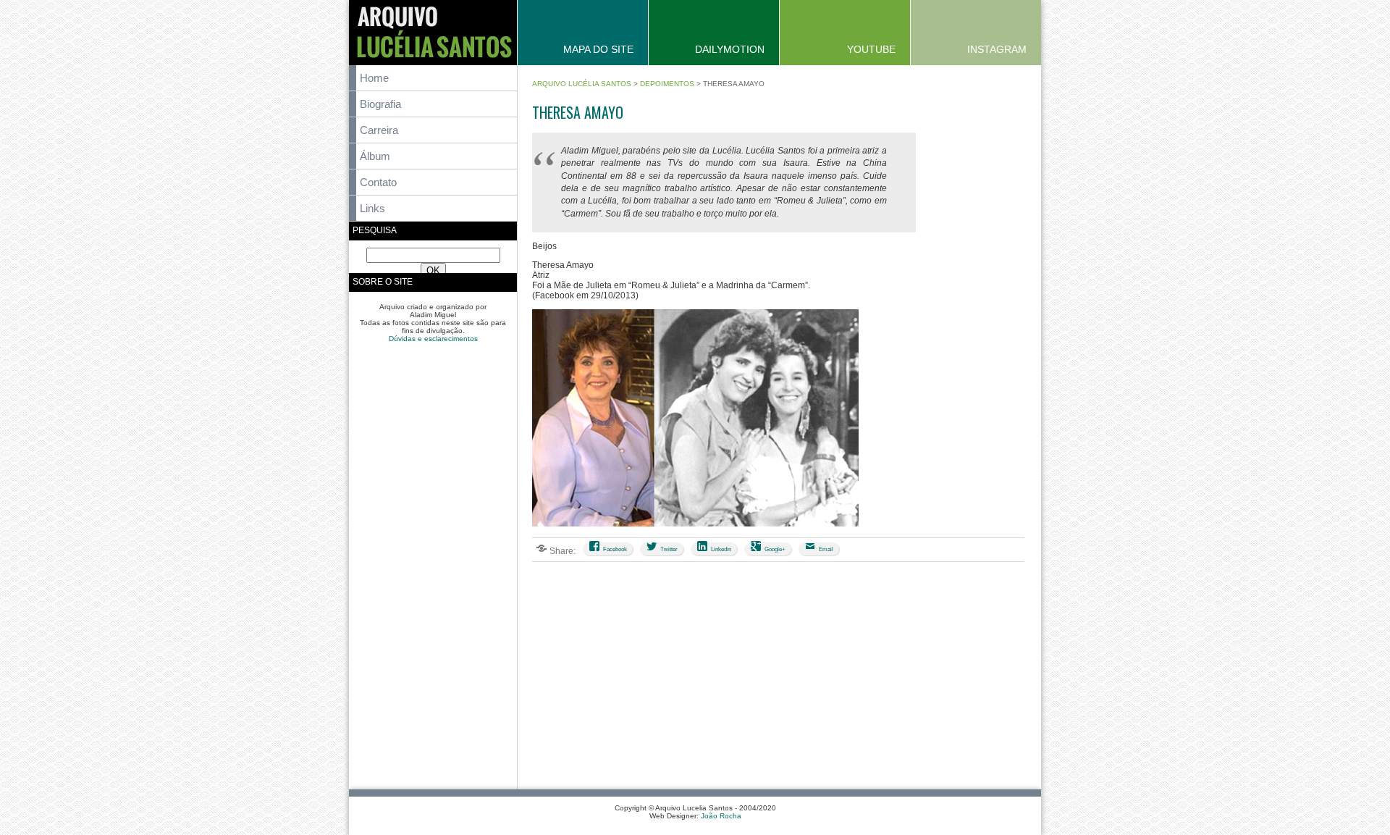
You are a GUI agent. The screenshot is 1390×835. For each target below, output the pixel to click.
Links (372, 208)
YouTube (871, 49)
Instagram (997, 49)
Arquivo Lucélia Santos (581, 84)
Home (374, 78)
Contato (378, 182)
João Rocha (721, 816)
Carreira (379, 130)
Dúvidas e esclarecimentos (433, 339)
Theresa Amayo (577, 112)
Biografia (380, 104)
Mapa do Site (598, 49)
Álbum (375, 156)
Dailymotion (729, 49)
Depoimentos (667, 84)
